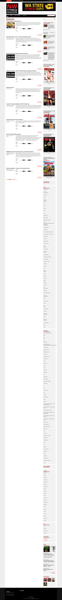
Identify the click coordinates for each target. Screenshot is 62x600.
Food (44, 374)
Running (45, 442)
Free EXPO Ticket (46, 229)
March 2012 (45, 520)
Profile (44, 298)
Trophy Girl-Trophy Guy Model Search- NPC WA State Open (17, 103)
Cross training (45, 354)
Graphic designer (46, 288)
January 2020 (45, 477)
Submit (44, 197)
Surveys (44, 453)
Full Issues (45, 278)
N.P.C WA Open (45, 538)
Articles (44, 335)
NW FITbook (45, 200)
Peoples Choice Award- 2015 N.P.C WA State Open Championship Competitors (21, 70)
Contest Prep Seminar (46, 254)
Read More (39, 51)
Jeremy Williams (46, 383)
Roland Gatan (45, 290)
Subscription (45, 319)
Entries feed (45, 528)
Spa (44, 444)
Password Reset (46, 296)
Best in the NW (17, 15)
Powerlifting (45, 433)
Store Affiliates (45, 313)
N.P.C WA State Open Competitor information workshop (17, 53)
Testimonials (45, 263)
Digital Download (46, 215)
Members (45, 208)
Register (45, 210)
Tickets (44, 327)
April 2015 (45, 513)
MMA (44, 392)
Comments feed (45, 530)
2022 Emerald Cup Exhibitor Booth (46, 33)
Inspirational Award (10, 87)
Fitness (44, 367)
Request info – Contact (46, 261)
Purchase (45, 303)
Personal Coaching (46, 259)
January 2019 (45, 484)
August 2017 (45, 493)
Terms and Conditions (46, 322)
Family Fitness (45, 363)
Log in (44, 526)
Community (45, 199)
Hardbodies (45, 266)
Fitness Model (45, 372)
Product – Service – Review (47, 435)
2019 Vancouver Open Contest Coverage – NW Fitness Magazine (51, 42)
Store (44, 305)
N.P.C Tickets (45, 540)
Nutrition (45, 399)
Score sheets (45, 238)
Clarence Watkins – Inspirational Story (13, 21)
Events (44, 222)
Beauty (44, 337)
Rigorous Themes (37, 598)
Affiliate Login (45, 314)
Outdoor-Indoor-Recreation (47, 426)
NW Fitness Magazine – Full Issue (48, 410)
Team (44, 287)
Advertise (45, 271)
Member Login (45, 295)
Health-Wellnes (45, 376)
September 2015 (46, 502)
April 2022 (45, 475)
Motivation (45, 394)
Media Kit (45, 280)
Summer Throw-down (46, 243)
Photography (45, 428)
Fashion (45, 365)
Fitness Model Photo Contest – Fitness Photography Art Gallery (18, 36)
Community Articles (46, 192)
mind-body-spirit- (46, 390)
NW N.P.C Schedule (46, 236)
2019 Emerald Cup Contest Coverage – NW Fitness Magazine (51, 36)
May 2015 (45, 511)
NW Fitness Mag (46, 181)
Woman (44, 462)
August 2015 (45, 504)
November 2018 (45, 486)
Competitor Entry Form (46, 227)
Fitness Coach (45, 251)
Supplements (45, 451)
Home (11, 15)
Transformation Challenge (47, 460)
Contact (44, 213)
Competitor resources (46, 349)
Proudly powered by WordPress (27, 598)
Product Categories (46, 301)
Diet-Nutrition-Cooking (46, 356)
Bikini (44, 339)
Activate (45, 201)
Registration (45, 320)
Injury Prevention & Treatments (47, 381)
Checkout (45, 306)
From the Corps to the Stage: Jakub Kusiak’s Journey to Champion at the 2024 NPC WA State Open (51, 27)
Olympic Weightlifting (46, 424)
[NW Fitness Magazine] (7, 16)
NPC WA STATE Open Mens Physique (13, 134)
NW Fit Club (45, 401)
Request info (45, 246)
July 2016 (45, 495)
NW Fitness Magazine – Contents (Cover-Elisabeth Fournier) (18, 168)
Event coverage (45, 358)
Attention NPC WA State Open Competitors (14, 119)
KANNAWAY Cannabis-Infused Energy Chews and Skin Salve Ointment (19, 151)
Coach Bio (45, 252)
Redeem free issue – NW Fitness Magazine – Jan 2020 (51, 48)
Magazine (24, 15)
